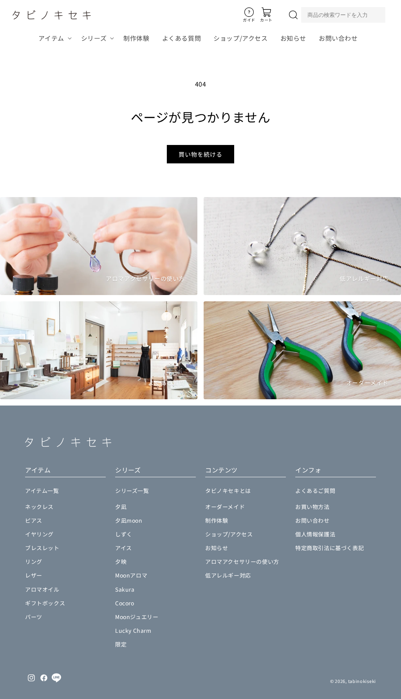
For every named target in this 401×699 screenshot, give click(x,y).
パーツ (33, 617)
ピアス (33, 520)
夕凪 (120, 507)
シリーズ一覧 (132, 490)
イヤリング (39, 534)
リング (33, 561)
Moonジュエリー (136, 617)
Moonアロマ (131, 575)
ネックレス (39, 507)
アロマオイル (42, 589)
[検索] (293, 15)
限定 (120, 644)
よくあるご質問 (315, 490)
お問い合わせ (312, 520)
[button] (53, 38)
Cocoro (124, 603)
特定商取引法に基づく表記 (329, 548)
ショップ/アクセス (229, 534)
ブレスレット (42, 548)
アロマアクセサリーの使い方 (242, 561)
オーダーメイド (225, 507)
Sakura (125, 589)
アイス (123, 548)
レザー (33, 575)
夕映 (120, 561)
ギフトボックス (45, 603)
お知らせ (216, 548)
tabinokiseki (362, 681)
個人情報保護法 (315, 534)
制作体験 (216, 520)
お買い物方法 (312, 507)
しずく (123, 534)
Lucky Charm (133, 630)
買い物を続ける (200, 154)
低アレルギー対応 (228, 575)
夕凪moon (129, 520)
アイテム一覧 (42, 490)
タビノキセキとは (228, 490)
